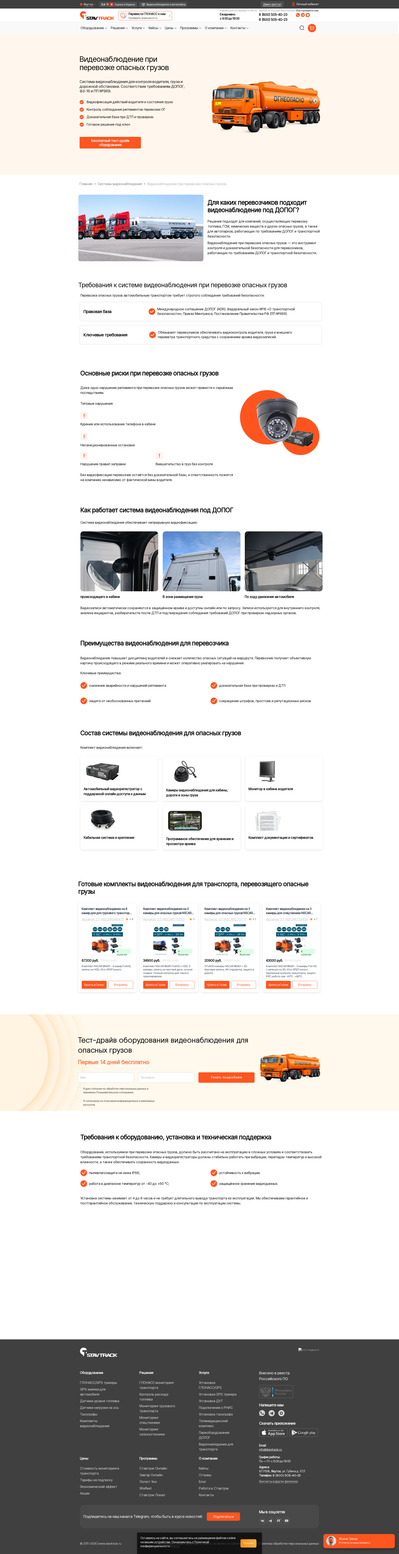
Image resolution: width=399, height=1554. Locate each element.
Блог (202, 1482)
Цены (84, 1458)
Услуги (204, 1373)
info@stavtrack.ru (270, 1449)
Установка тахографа (216, 1414)
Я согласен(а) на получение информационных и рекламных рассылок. (119, 1102)
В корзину (120, 984)
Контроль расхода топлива (153, 1396)
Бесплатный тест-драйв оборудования (110, 143)
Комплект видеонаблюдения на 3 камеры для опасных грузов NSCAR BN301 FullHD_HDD (167, 911)
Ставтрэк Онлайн (153, 1468)
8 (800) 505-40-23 (273, 14)
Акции (85, 1493)
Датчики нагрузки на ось (99, 1408)
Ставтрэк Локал (152, 1495)
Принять (248, 1543)
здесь (175, 1546)
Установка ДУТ (211, 1401)
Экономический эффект (98, 1487)
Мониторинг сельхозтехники (152, 1431)
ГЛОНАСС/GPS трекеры (98, 1383)
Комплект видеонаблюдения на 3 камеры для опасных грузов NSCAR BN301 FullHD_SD (228, 911)
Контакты (206, 1495)
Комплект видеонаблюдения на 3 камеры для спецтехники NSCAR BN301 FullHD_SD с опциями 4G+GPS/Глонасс (291, 911)
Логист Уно (148, 1482)
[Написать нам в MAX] (308, 15)
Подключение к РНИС (216, 1408)
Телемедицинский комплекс (213, 1423)
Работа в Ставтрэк (214, 1488)
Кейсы (203, 1468)
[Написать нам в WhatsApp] (298, 15)
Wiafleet (145, 1488)
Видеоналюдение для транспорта (216, 1446)
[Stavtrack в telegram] (270, 1520)
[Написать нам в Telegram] (303, 15)
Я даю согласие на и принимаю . (115, 1090)
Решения (146, 1373)
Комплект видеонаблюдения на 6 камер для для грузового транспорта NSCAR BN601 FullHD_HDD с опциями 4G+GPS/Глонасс (107, 911)
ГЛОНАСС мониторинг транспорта (156, 1385)
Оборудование (91, 1373)
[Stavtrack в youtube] (286, 1520)
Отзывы (205, 1475)
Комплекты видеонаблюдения (94, 1423)
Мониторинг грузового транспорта (157, 1408)
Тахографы (88, 1414)
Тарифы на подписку (96, 1480)
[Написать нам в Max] (281, 1413)
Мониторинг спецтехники (149, 1420)
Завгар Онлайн (151, 1475)
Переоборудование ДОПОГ (214, 1435)
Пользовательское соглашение (114, 1092)
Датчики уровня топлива (99, 1401)
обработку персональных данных (126, 1088)
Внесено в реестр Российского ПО (274, 1376)
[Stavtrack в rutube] (278, 1520)
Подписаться (223, 1516)
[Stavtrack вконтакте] (262, 1520)
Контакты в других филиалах (278, 1481)
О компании (208, 1458)
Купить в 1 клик (94, 984)
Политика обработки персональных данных (289, 1543)
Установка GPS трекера (217, 1394)
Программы (148, 1458)
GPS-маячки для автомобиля (93, 1391)
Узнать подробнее (226, 1077)
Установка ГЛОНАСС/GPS (210, 1385)
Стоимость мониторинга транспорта (99, 1470)
